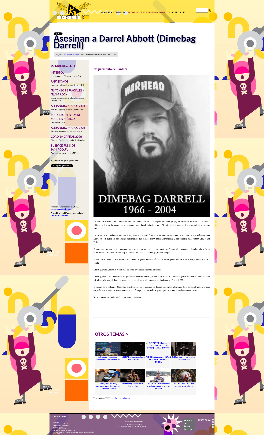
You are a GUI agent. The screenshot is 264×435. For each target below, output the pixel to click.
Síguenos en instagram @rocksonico (65, 161)
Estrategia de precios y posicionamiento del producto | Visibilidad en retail (108, 386)
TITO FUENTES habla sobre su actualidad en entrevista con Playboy (158, 386)
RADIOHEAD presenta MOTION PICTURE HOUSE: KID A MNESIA (158, 359)
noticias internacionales (121, 398)
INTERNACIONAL (71, 55)
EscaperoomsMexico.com (61, 209)
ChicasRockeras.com (59, 215)
